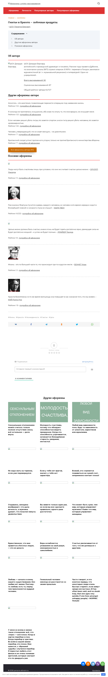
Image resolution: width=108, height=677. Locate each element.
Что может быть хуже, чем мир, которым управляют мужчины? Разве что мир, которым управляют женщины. (84, 509)
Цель (52, 317)
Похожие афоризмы (23, 46)
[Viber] (98, 664)
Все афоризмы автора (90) (22, 150)
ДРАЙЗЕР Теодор (65, 232)
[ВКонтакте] (83, 664)
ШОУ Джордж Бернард (19, 27)
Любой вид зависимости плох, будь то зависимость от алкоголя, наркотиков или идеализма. (85, 428)
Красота (20, 317)
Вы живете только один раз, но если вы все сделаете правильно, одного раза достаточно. (53, 508)
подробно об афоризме (30, 106)
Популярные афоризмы (68, 11)
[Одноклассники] (88, 664)
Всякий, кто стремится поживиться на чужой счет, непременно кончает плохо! (85, 473)
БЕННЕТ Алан (80, 265)
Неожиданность (32, 317)
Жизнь (12, 317)
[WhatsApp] (102, 664)
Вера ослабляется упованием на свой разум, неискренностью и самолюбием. (52, 546)
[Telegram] (93, 664)
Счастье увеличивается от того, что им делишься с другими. (85, 545)
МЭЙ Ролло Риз (15, 300)
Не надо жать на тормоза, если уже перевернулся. (20, 472)
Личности (26, 11)
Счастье (44, 317)
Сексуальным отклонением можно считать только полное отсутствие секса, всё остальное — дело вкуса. (21, 429)
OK (103, 674)
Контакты (96, 670)
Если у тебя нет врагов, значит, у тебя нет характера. (51, 473)
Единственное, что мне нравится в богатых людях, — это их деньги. (21, 545)
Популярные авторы (44, 11)
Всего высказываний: (35, 80)
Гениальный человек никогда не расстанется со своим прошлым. (53, 582)
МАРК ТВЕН (59, 208)
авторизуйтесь (87, 362)
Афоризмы (14, 11)
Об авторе (19, 39)
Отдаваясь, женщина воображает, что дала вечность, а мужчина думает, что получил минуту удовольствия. (22, 509)
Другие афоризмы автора (26, 42)
